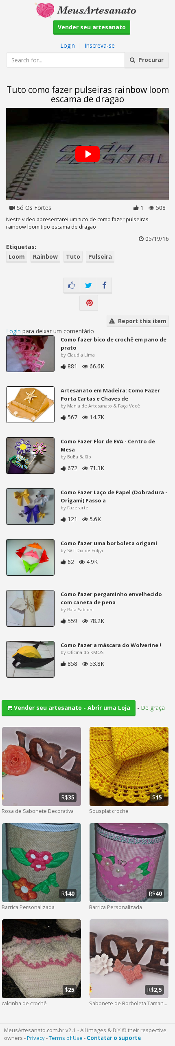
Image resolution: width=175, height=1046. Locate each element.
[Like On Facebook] (71, 285)
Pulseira (100, 256)
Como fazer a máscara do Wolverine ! (111, 645)
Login (67, 45)
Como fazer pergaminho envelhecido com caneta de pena (111, 598)
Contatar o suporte (114, 1038)
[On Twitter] (88, 285)
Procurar (149, 60)
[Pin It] (88, 303)
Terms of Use (66, 1038)
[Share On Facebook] (104, 285)
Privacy (36, 1038)
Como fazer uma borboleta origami (109, 543)
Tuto (73, 256)
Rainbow (45, 256)
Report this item (140, 321)
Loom (17, 256)
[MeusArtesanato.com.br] (87, 9)
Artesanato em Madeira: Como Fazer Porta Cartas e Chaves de (110, 394)
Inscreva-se (100, 45)
